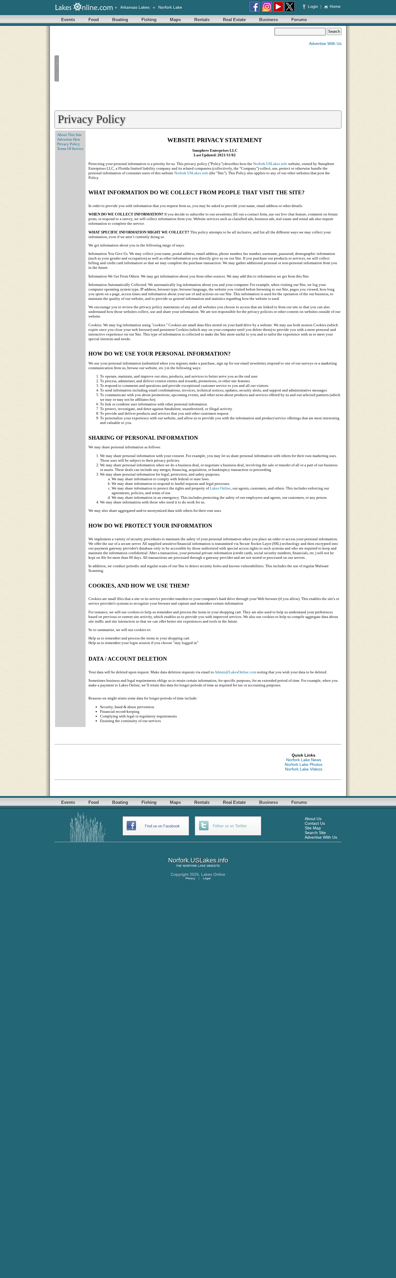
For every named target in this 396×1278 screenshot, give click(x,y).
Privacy (190, 878)
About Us (313, 818)
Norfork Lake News (303, 759)
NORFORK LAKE (194, 865)
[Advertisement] (164, 68)
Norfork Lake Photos (303, 764)
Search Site (315, 832)
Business (268, 19)
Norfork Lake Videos (303, 769)
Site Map (313, 828)
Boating (120, 19)
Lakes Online (220, 488)
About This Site (69, 135)
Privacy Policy (68, 144)
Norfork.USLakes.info (270, 164)
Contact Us (315, 823)
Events (68, 19)
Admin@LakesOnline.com (235, 672)
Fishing (149, 19)
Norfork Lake (170, 7)
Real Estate (234, 19)
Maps (175, 19)
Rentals (202, 19)
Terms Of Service (70, 148)
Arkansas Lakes (135, 7)
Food (93, 19)
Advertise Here (68, 139)
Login (313, 6)
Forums (299, 19)
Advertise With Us (325, 43)
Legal (206, 878)
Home (335, 6)
